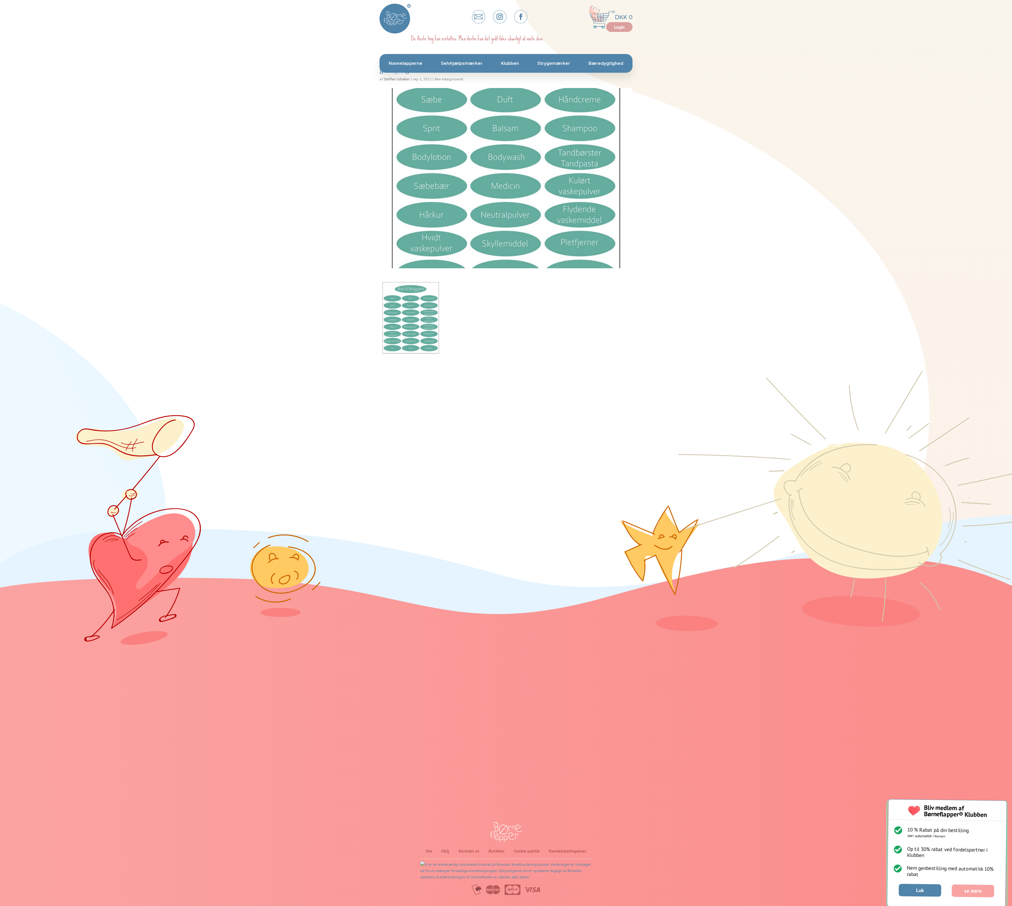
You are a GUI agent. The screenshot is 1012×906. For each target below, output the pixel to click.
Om (429, 851)
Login (619, 27)
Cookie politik (526, 851)
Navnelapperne (405, 63)
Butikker (497, 851)
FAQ (445, 851)
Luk (920, 890)
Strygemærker (553, 63)
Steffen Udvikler (397, 79)
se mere (973, 890)
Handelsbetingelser (567, 851)
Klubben (510, 63)
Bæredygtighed (605, 63)
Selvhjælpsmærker (462, 63)
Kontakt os (469, 851)
